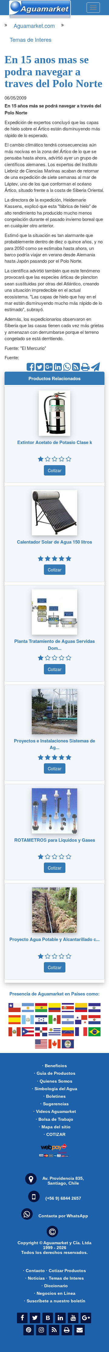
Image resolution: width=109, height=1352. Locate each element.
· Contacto (34, 1270)
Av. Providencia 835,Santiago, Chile (63, 1181)
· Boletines (54, 1096)
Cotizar (54, 470)
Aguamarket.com (34, 25)
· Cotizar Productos (66, 1270)
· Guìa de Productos (54, 1073)
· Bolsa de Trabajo (54, 1119)
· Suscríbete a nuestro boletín (54, 1300)
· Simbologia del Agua (54, 1088)
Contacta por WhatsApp (63, 1215)
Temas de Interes (30, 39)
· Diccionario (54, 1285)
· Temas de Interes (65, 1278)
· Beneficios (54, 1065)
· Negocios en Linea (54, 1293)
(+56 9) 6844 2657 (63, 1198)
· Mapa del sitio (55, 1126)
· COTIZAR (54, 1134)
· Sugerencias (54, 1103)
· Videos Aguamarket (54, 1111)
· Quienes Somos (54, 1081)
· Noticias (35, 1278)
